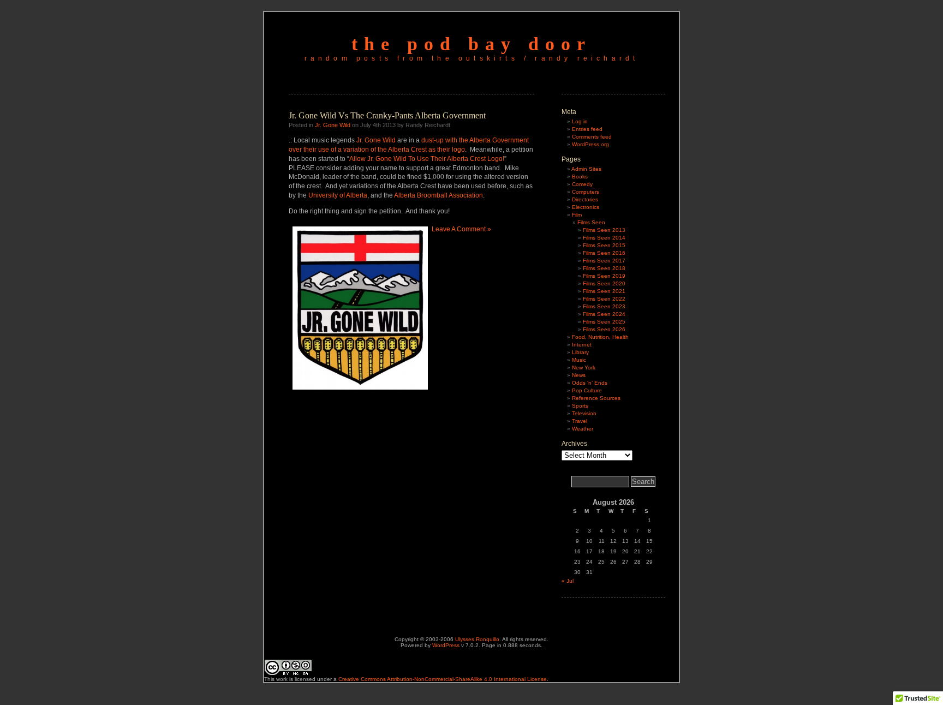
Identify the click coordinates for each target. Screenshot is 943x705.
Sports (580, 406)
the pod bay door (471, 44)
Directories (585, 199)
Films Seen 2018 (604, 268)
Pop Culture (587, 390)
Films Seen (591, 222)
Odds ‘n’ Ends (589, 383)
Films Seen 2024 (604, 314)
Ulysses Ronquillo (477, 639)
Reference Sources (596, 398)
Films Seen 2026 (604, 329)
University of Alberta (337, 195)
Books (580, 177)
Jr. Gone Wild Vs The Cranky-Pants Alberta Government (387, 115)
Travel (579, 421)
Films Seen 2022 (604, 299)
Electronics (585, 207)
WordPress (445, 645)
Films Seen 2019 (604, 276)
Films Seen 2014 (604, 238)
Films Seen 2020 (604, 283)
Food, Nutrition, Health (600, 337)
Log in (580, 121)
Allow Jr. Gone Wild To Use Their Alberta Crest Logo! (426, 159)
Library (580, 352)
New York (583, 368)
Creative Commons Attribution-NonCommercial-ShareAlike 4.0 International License (442, 679)
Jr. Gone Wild (332, 125)
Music (579, 360)
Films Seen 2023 (604, 306)
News (579, 375)
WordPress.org (590, 144)
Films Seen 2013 (604, 230)
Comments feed (592, 137)
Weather (582, 429)
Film (577, 215)
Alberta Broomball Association (438, 195)
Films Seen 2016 (604, 253)
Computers (585, 192)
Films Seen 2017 (604, 261)
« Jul (568, 581)
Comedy (582, 184)
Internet (582, 345)
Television (584, 413)
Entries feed (587, 129)
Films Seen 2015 (604, 245)
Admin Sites (586, 169)
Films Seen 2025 (604, 322)
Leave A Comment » (461, 229)
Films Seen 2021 (604, 291)
